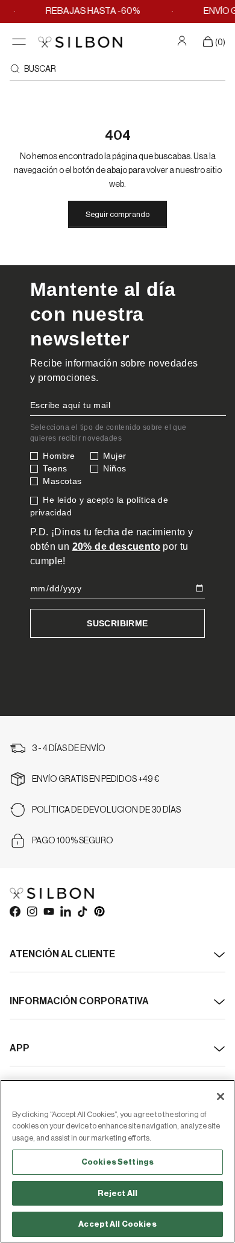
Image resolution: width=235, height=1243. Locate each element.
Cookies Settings (117, 1162)
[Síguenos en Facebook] (14, 911)
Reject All (117, 1193)
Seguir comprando (117, 214)
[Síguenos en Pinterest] (99, 911)
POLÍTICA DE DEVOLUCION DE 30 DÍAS (106, 810)
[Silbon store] (80, 42)
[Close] (220, 1096)
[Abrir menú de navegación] (19, 42)
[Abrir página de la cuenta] (183, 40)
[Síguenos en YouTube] (48, 911)
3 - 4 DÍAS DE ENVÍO (68, 748)
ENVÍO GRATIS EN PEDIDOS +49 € (96, 779)
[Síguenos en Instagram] (31, 911)
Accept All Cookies (117, 1224)
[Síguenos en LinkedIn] (65, 911)
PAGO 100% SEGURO (72, 841)
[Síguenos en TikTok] (82, 911)
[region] (117, 1161)
